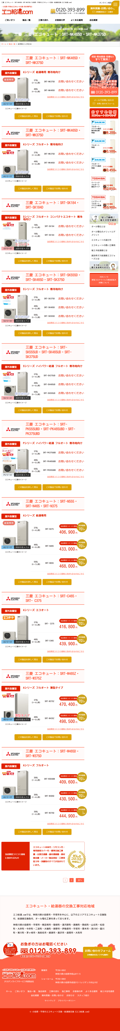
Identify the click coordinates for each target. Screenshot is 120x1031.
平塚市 (36, 925)
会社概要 (94, 20)
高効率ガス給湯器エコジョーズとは (103, 257)
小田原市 (26, 925)
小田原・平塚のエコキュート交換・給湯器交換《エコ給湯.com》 (61, 1012)
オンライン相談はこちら (109, 3)
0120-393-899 (68, 10)
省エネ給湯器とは (99, 250)
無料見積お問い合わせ (102, 10)
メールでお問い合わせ (104, 102)
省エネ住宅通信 (107, 991)
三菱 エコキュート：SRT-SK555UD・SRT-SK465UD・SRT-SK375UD (49, 351)
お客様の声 (60, 20)
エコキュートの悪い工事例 (103, 245)
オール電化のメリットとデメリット (103, 233)
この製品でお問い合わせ (57, 116)
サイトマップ (50, 1001)
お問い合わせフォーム (98, 953)
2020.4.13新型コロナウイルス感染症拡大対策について (104, 280)
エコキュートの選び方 (101, 240)
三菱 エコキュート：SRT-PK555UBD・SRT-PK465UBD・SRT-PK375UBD (50, 428)
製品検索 (42, 991)
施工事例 (66, 991)
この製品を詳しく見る (28, 116)
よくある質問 (77, 20)
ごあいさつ (10, 20)
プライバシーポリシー (66, 1001)
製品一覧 (26, 20)
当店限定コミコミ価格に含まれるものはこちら (65, 97)
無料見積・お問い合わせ (53, 995)
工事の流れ (43, 20)
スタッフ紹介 (83, 995)
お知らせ (70, 995)
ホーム (9, 991)
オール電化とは (98, 227)
